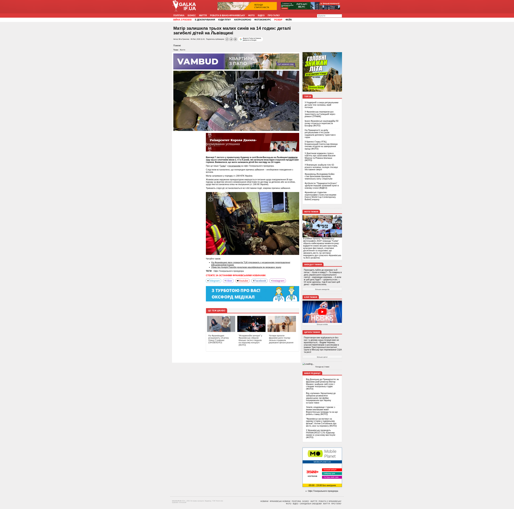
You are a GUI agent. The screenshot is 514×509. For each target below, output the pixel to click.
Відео (261, 15)
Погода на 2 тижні (322, 367)
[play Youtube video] (322, 312)
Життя (203, 15)
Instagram (278, 280)
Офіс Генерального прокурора (228, 271)
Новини (264, 501)
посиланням (234, 166)
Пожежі (177, 45)
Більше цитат (322, 357)
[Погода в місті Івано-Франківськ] (322, 364)
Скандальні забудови (311, 504)
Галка (223, 166)
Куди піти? (224, 20)
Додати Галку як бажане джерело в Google (252, 39)
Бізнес (192, 15)
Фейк (289, 20)
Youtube (243, 280)
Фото (251, 15)
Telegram (214, 280)
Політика (178, 15)
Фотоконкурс (262, 20)
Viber (229, 280)
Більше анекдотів (322, 289)
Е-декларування (205, 20)
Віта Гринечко (184, 39)
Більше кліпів (322, 324)
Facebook (260, 280)
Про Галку (274, 15)
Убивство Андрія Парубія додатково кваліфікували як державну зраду (246, 267)
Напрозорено (242, 20)
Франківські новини (280, 501)
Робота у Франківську (330, 501)
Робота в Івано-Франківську (227, 15)
